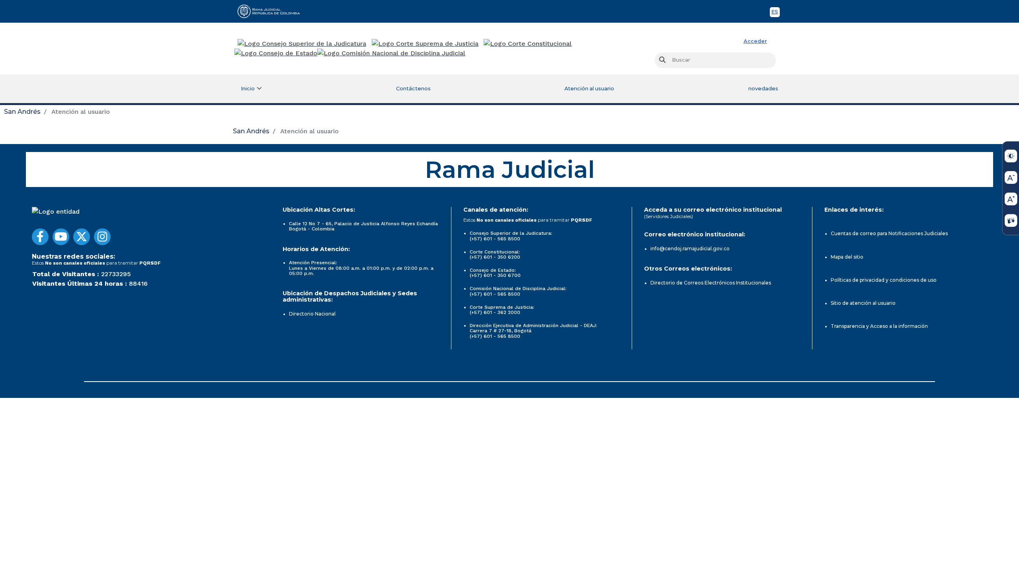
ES (775, 13)
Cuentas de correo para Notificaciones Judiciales (889, 233)
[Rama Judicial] (272, 11)
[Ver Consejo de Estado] (275, 53)
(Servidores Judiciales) (668, 216)
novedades (763, 89)
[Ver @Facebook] (40, 236)
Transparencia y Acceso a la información (879, 326)
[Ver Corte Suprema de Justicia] (425, 44)
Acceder (755, 41)
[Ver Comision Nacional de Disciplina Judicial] (391, 53)
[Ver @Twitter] (81, 236)
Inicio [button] (248, 89)
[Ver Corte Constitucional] (528, 44)
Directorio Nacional (312, 314)
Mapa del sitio (847, 257)
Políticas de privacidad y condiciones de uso (884, 280)
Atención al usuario (589, 89)
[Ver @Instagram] (102, 236)
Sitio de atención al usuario (863, 303)
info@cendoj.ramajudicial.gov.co (690, 248)
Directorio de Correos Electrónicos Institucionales (710, 283)
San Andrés (22, 111)
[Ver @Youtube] (61, 236)
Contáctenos (413, 89)
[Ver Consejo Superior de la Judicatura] (301, 44)
